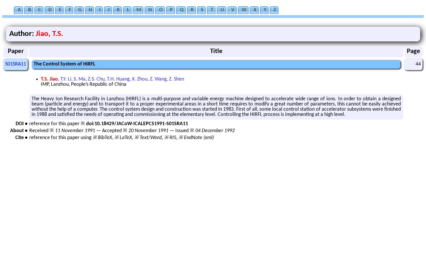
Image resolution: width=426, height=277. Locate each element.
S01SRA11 (15, 64)
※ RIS (170, 138)
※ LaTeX (123, 138)
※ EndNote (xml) (196, 138)
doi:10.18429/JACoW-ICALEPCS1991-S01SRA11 (137, 124)
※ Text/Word (148, 138)
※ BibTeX (102, 138)
